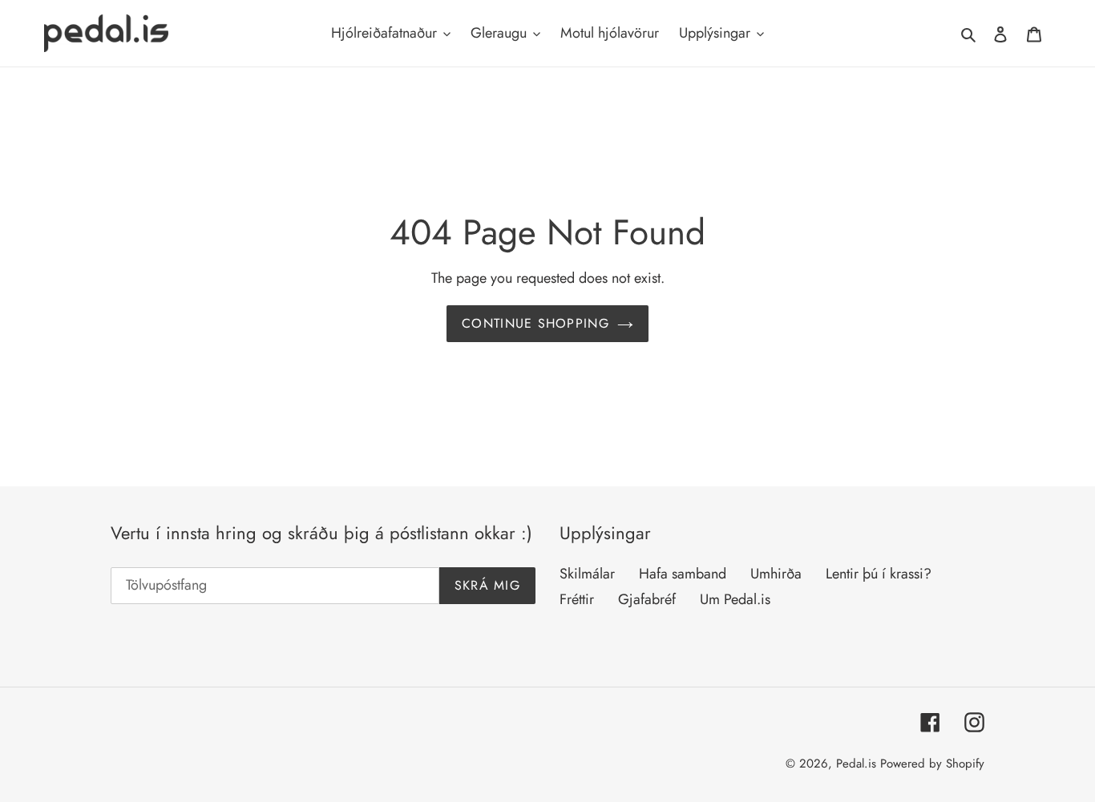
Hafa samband (682, 573)
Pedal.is (856, 763)
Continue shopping (535, 323)
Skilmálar (587, 573)
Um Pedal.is (735, 599)
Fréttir (577, 599)
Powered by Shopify (932, 763)
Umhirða (776, 573)
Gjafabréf (647, 599)
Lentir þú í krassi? (878, 573)
